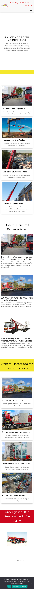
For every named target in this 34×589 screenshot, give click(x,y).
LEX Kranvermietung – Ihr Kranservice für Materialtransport (17, 299)
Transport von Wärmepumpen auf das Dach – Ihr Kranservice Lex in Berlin (16, 258)
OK (9, 586)
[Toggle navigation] (31, 10)
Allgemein (20, 561)
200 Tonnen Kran (16, 524)
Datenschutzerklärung (20, 586)
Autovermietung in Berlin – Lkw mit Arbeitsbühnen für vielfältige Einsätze (16, 340)
